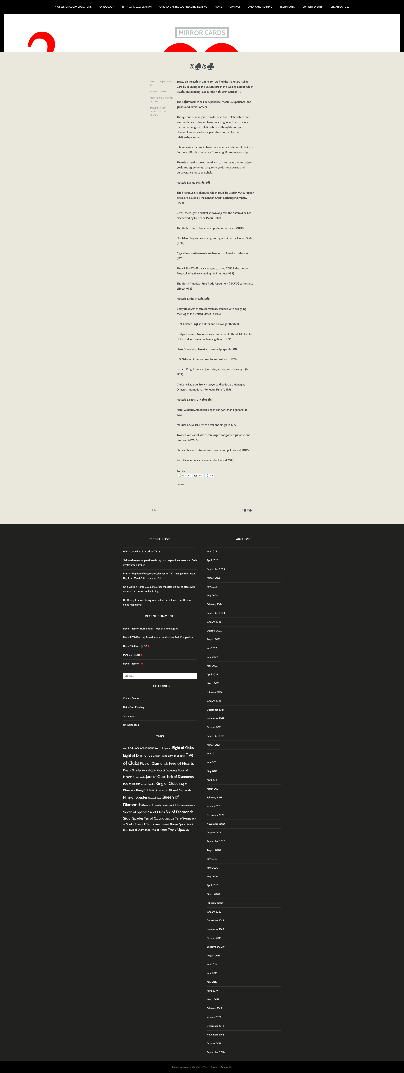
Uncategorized (340, 6)
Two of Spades (178, 829)
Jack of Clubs (156, 776)
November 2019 (215, 929)
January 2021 (214, 806)
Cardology (106, 6)
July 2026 (212, 551)
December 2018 (215, 1025)
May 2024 (212, 595)
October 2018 (214, 1043)
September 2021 (215, 736)
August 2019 (213, 955)
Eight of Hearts (160, 755)
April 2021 (212, 779)
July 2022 (212, 648)
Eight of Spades (176, 755)
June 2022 (212, 657)
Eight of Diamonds (137, 755)
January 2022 (214, 700)
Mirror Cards (202, 32)
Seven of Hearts (188, 805)
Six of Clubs (156, 812)
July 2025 (212, 586)
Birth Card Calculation (137, 6)
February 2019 (214, 1008)
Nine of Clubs (163, 791)
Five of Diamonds (154, 763)
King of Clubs (167, 783)
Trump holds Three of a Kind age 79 (159, 628)
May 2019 (212, 981)
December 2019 (215, 920)
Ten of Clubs (153, 818)
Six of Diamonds (179, 811)
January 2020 (214, 911)
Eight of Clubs (183, 747)
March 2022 (213, 683)
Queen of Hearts (151, 805)
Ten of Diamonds (168, 819)
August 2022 (213, 639)
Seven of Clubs (171, 805)
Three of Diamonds (161, 824)
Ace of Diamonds (145, 748)
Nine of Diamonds (180, 790)
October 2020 (214, 832)
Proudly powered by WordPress (187, 1067)
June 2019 (212, 973)
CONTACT (235, 6)
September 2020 (216, 841)
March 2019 (213, 999)
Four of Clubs (149, 770)
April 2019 (212, 990)
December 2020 (216, 815)
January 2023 (214, 621)
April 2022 (212, 674)
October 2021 (214, 727)
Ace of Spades (164, 748)
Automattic (226, 1067)
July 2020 (212, 858)
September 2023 (216, 612)
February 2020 (215, 902)
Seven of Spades (135, 812)
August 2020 (214, 850)
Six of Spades (133, 818)
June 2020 (212, 867)
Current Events (313, 6)
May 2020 (212, 876)
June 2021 (212, 762)
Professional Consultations (73, 6)
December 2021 (215, 709)
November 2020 (216, 823)
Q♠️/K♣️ (246, 510)
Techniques (287, 6)
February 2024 (215, 604)
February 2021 (214, 797)
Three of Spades (178, 824)
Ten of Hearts (183, 818)
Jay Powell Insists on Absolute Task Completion (167, 637)
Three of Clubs (143, 824)
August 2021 (213, 744)
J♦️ (142, 663)
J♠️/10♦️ (145, 646)
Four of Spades (139, 777)
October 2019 (214, 938)
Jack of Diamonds (180, 776)
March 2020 (213, 894)
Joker (154, 510)
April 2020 (212, 885)
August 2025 (214, 577)
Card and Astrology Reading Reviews (183, 6)
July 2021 (212, 753)
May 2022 (212, 665)
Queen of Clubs (154, 798)
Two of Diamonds (140, 830)
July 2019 (212, 964)
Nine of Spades (135, 797)
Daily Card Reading (260, 6)
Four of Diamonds (167, 770)
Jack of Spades (148, 784)
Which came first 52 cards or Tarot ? (142, 551)
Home (218, 6)
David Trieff (159, 91)
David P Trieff (130, 637)
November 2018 (215, 1034)
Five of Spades (132, 770)
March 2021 (213, 788)
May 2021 (212, 771)
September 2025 (216, 569)
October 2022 (214, 630)
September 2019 (216, 946)
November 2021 (215, 718)
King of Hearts (146, 790)
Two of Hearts (159, 829)
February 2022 (214, 692)
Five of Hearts (181, 763)
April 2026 (212, 560)
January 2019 (214, 1017)
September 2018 (216, 1052)
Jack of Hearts (131, 784)
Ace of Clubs (128, 748)
